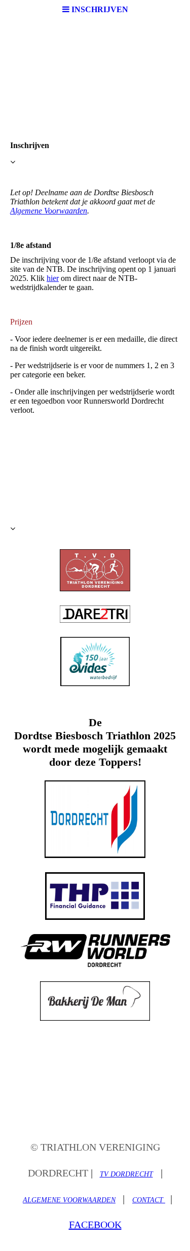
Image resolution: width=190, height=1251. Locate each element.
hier (53, 278)
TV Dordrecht (126, 1174)
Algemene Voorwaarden (48, 210)
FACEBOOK (95, 1224)
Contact (148, 1200)
